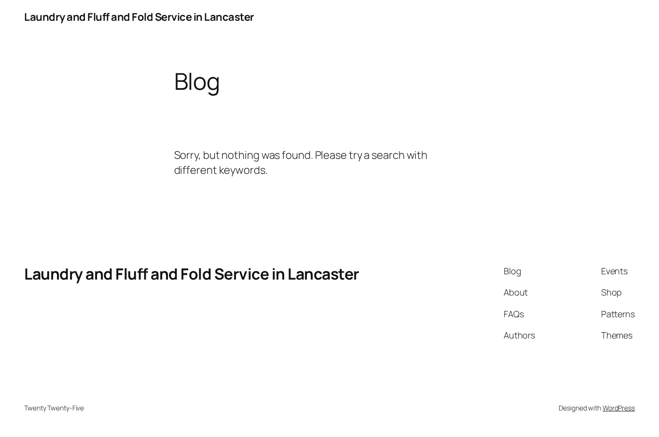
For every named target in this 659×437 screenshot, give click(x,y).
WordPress (619, 407)
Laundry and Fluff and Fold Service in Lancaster (139, 17)
